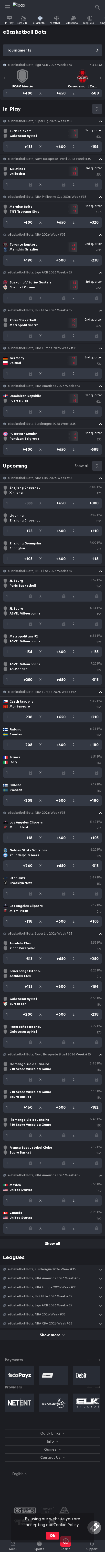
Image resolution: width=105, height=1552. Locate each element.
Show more (50, 1335)
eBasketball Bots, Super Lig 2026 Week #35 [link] (40, 121)
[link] (24, 7)
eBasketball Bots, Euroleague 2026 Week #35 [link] (42, 424)
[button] (52, 121)
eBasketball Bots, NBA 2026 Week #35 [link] (36, 235)
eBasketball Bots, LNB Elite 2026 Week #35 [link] (40, 310)
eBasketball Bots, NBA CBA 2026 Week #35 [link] (40, 478)
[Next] (100, 78)
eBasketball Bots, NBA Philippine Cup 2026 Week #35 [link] (47, 197)
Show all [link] (81, 465)
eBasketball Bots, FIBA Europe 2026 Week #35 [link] (42, 348)
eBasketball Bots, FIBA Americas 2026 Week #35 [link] (44, 386)
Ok (52, 1535)
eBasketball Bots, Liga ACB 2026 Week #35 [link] (40, 272)
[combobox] (16, 1473)
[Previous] (4, 78)
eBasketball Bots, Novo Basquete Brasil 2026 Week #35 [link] (49, 159)
